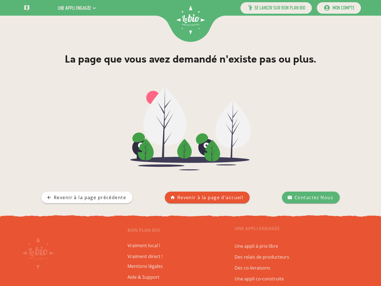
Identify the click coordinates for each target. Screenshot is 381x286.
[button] (78, 8)
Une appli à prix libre (256, 246)
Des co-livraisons (252, 268)
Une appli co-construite (259, 279)
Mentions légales (145, 266)
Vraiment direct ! (145, 256)
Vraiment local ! (143, 245)
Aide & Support (143, 277)
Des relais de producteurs (262, 257)
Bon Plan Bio (143, 230)
